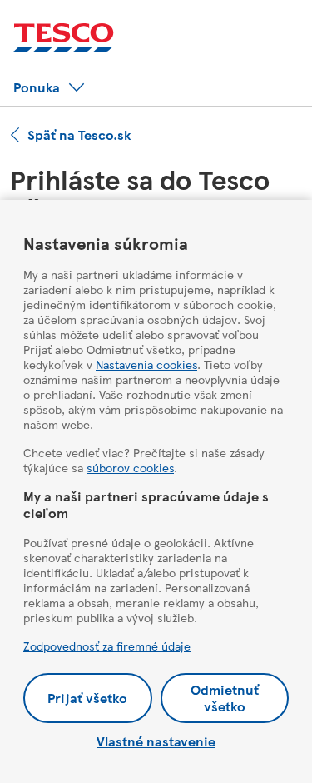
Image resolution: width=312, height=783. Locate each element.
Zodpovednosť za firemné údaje (107, 645)
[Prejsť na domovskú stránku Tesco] (63, 37)
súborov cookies (130, 467)
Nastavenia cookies (146, 364)
